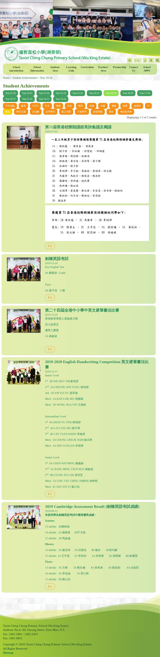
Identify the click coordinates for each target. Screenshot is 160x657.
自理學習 (50, 111)
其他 (69, 105)
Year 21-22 (77, 93)
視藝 (58, 105)
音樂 (102, 105)
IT (148, 105)
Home (6, 77)
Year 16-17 (10, 99)
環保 (111, 111)
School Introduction (16, 69)
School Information (37, 69)
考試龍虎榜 (126, 111)
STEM (35, 105)
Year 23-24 (44, 93)
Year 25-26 (10, 93)
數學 (23, 105)
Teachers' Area (103, 69)
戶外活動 (10, 105)
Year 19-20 (46, 77)
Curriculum (87, 67)
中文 (47, 105)
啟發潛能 (97, 111)
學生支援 (21, 111)
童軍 (125, 105)
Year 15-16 (27, 99)
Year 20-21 (94, 93)
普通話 (137, 105)
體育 (80, 105)
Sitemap (8, 652)
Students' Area (55, 69)
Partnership (119, 67)
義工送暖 (66, 111)
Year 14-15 (44, 99)
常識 (91, 105)
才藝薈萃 (82, 111)
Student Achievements (25, 77)
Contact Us (133, 69)
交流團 (35, 111)
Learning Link (71, 69)
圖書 (114, 105)
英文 (7, 111)
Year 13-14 (61, 99)
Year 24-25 (27, 93)
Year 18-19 (128, 93)
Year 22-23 (61, 93)
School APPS (147, 69)
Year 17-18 (145, 93)
